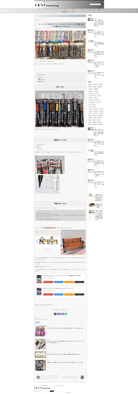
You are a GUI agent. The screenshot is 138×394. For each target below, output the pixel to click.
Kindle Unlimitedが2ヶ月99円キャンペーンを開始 (99, 206)
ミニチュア (38, 317)
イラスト (73, 9)
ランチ (101, 113)
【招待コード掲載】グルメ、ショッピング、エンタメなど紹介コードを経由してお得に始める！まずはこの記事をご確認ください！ (99, 23)
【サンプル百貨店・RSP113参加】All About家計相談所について (99, 44)
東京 (100, 117)
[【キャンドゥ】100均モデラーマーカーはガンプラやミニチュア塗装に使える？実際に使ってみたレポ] (63, 314)
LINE (90, 86)
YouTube (73, 11)
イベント (96, 91)
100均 (37, 319)
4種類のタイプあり (41, 79)
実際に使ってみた (41, 81)
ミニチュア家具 (44, 319)
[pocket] (60, 314)
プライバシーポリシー (59, 385)
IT (38, 9)
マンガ (90, 113)
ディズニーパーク (92, 104)
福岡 (90, 122)
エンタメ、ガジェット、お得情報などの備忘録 (41, 385)
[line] (66, 314)
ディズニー (98, 102)
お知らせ (99, 9)
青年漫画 (100, 124)
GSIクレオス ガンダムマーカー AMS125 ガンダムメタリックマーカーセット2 (58, 288)
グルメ (47, 9)
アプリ (56, 9)
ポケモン (101, 111)
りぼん (90, 91)
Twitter (50, 249)
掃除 (95, 117)
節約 (100, 122)
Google (100, 84)
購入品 (90, 124)
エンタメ (90, 9)
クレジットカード (92, 95)
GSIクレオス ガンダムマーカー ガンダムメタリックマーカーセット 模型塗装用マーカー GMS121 (62, 275)
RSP (94, 86)
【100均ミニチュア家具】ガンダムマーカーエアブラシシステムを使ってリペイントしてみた (65, 362)
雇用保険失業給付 (64, 11)
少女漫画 (100, 115)
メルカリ (96, 113)
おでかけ (64, 9)
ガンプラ (40, 319)
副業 (90, 115)
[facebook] (58, 314)
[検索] (102, 4)
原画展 (94, 115)
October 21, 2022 (56, 219)
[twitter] (55, 314)
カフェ (96, 93)
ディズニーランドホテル (93, 108)
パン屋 (90, 111)
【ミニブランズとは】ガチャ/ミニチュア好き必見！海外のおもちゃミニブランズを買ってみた (65, 328)
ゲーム (82, 9)
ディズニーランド (92, 106)
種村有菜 (95, 122)
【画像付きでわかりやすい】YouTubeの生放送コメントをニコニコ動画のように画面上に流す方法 (99, 197)
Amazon (95, 84)
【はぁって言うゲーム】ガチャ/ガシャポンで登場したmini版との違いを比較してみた (63, 354)
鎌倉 (95, 124)
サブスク (96, 97)
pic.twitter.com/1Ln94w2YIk (45, 216)
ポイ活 (95, 111)
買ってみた (40, 77)
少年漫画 (91, 117)
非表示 (42, 74)
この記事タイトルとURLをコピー (60, 309)
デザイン (101, 108)
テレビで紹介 (91, 102)
